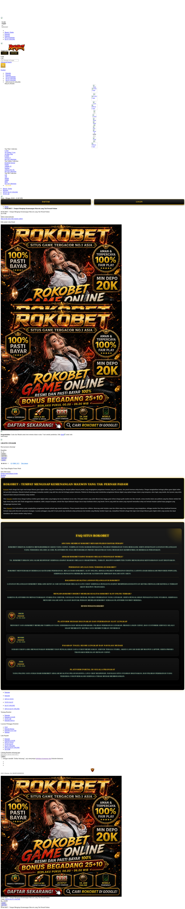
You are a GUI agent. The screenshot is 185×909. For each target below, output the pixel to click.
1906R (7, 180)
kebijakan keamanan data (43, 758)
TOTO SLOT (9, 702)
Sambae (7, 168)
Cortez (7, 150)
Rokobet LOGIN (10, 717)
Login (4, 53)
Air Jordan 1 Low (10, 152)
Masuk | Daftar (9, 32)
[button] (5, 305)
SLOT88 (7, 749)
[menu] (92, 129)
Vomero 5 (8, 157)
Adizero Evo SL (10, 170)
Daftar (14, 53)
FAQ (6, 727)
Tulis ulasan (24, 463)
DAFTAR (46, 202)
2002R (7, 178)
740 (6, 177)
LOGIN (139, 202)
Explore (3, 70)
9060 (6, 182)
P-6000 (7, 156)
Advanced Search (6, 62)
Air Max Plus (9, 154)
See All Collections (10, 159)
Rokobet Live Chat (10, 730)
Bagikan (3, 475)
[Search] (3, 65)
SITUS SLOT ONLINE (10, 192)
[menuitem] (8, 73)
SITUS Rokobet (10, 37)
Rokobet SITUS (10, 720)
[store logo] (16, 50)
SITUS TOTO (9, 699)
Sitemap (7, 732)
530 (6, 175)
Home (6, 207)
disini (62, 434)
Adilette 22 (8, 166)
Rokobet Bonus (9, 729)
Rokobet (7, 34)
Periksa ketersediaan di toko (9, 473)
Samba (7, 164)
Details (3, 477)
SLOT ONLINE (10, 39)
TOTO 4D (6, 194)
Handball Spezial (10, 163)
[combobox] (10, 60)
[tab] (92, 70)
